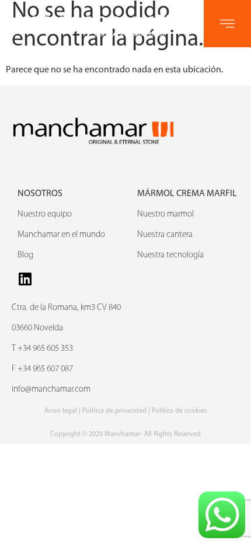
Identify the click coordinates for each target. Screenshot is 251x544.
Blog (25, 255)
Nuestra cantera (165, 235)
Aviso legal (60, 410)
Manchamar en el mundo (61, 235)
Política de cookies (179, 410)
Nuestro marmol (165, 214)
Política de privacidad (114, 410)
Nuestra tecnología (170, 255)
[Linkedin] (25, 278)
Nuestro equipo (45, 214)
